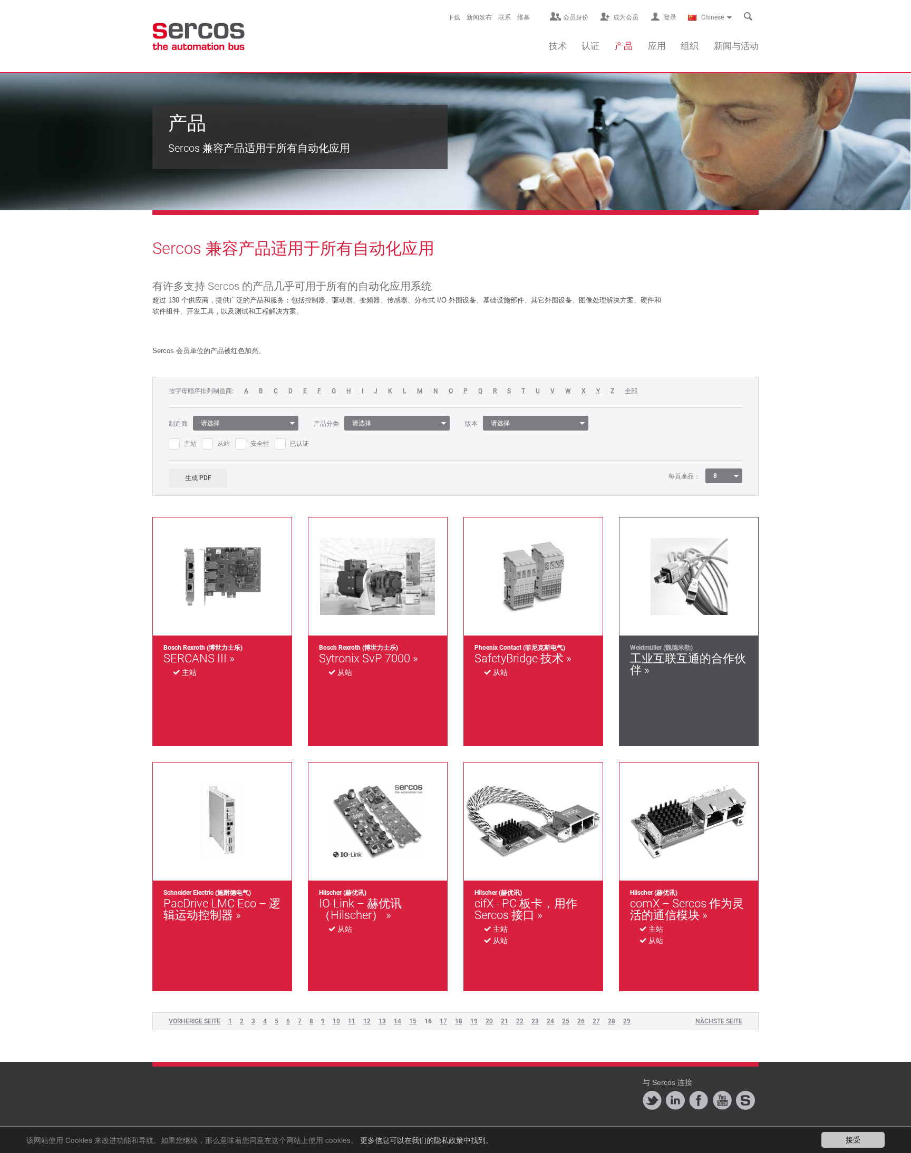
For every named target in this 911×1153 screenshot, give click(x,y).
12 (367, 1021)
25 (565, 1021)
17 (443, 1021)
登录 (670, 17)
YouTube (722, 1100)
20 (489, 1021)
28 (611, 1021)
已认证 (299, 444)
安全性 (259, 444)
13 (382, 1021)
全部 (631, 391)
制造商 (178, 424)
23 (535, 1021)
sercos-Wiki (745, 1100)
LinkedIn (675, 1100)
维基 (523, 17)
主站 (190, 444)
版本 (471, 424)
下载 (454, 17)
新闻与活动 (736, 46)
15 (412, 1021)
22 (520, 1021)
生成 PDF (198, 478)
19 (474, 1021)
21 (504, 1021)
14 (397, 1021)
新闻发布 (479, 17)
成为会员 (625, 17)
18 (458, 1021)
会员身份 (575, 17)
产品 (624, 46)
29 (627, 1021)
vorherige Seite (194, 1021)
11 (351, 1021)
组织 (690, 46)
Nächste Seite (718, 1021)
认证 (590, 46)
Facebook (698, 1100)
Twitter (652, 1100)
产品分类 (326, 424)
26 (581, 1021)
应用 (657, 46)
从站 (223, 444)
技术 (558, 46)
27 (596, 1021)
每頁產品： (684, 476)
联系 (504, 17)
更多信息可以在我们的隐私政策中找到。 (426, 1140)
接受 (853, 1139)
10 (336, 1021)
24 (550, 1021)
